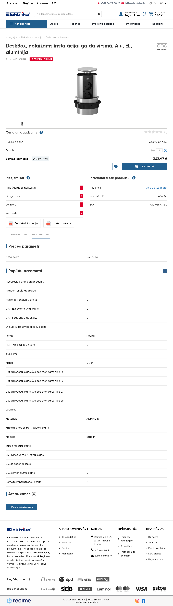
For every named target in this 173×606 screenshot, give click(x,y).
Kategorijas (22, 23)
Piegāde (28, 3)
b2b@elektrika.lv (135, 3)
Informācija (133, 24)
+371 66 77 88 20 (110, 3)
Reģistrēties (132, 15)
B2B (54, 3)
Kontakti (157, 24)
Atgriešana (67, 553)
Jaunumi (152, 542)
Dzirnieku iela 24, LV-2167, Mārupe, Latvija (103, 541)
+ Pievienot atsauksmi (21, 507)
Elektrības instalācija (31, 37)
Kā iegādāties (69, 537)
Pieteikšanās (131, 12)
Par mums (12, 3)
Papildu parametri (41, 234)
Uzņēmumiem (155, 559)
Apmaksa (42, 3)
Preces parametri (19, 234)
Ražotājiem (126, 546)
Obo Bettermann (156, 187)
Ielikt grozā (147, 166)
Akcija (54, 24)
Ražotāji (75, 24)
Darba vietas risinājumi (57, 37)
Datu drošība (154, 553)
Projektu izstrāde (103, 24)
